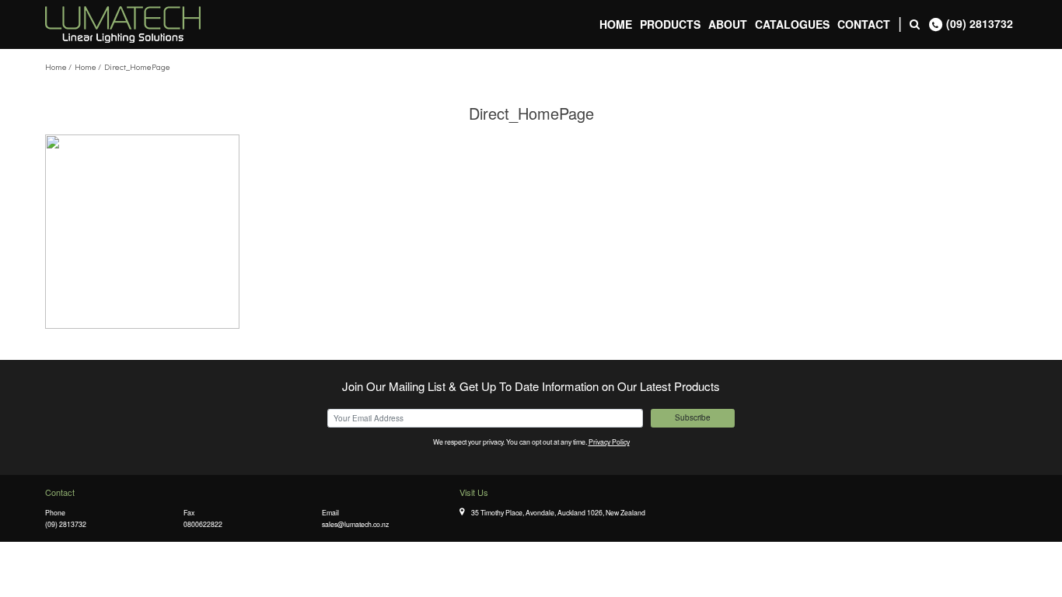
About (727, 24)
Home (615, 24)
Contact (863, 24)
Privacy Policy (609, 441)
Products (670, 24)
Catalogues (792, 24)
